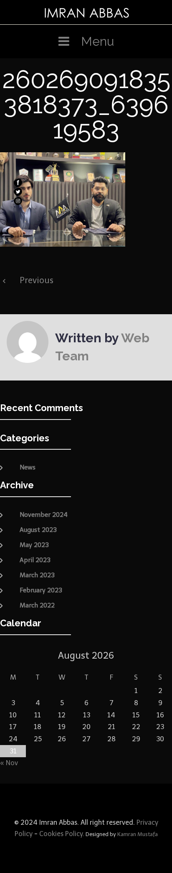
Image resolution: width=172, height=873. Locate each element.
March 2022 (37, 605)
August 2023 (38, 530)
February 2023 (41, 590)
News (27, 467)
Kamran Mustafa (137, 834)
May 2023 (34, 545)
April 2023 (35, 560)
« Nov (9, 763)
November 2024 (44, 515)
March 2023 (37, 575)
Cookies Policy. (61, 834)
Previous (36, 280)
